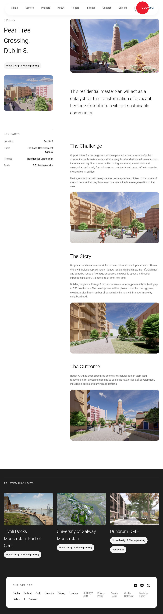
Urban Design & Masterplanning (22, 65)
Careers (33, 599)
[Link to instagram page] (142, 586)
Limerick (49, 593)
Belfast (28, 593)
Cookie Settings (128, 594)
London (74, 593)
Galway (62, 593)
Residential (118, 549)
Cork (38, 593)
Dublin (16, 593)
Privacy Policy (101, 594)
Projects (10, 20)
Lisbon (16, 599)
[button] (30, 7)
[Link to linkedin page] (136, 586)
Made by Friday (143, 594)
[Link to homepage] (144, 7)
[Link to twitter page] (148, 586)
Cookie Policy (114, 594)
